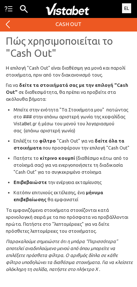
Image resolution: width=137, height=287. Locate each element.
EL (126, 8)
